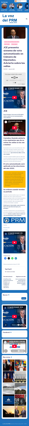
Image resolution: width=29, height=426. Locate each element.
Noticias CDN (6, 227)
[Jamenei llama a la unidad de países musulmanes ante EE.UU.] (20, 400)
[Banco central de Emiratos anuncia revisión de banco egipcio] (20, 376)
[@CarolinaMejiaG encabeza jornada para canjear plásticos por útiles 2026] (20, 365)
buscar (23, 298)
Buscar (5, 295)
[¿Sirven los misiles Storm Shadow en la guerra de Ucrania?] (8, 388)
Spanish (19, 1)
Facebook (6, 332)
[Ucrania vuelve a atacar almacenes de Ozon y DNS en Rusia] (20, 388)
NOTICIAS (7, 44)
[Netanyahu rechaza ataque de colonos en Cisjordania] (8, 376)
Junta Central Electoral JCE (12, 41)
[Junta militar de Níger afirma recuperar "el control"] (8, 411)
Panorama (14, 44)
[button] (10, 271)
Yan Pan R (8, 269)
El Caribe (5, 229)
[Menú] (26, 18)
